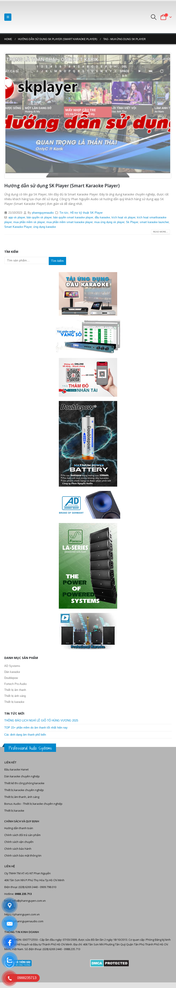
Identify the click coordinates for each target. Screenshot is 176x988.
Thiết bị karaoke (14, 701)
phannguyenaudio (43, 212)
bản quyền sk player (39, 217)
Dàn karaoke (12, 672)
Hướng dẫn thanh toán (18, 828)
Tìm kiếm (57, 260)
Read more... (160, 232)
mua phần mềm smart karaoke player (69, 222)
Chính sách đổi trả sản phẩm (22, 835)
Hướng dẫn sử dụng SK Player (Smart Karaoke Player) (62, 186)
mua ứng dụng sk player (109, 222)
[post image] (88, 116)
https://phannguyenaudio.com (23, 921)
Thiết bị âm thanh (15, 689)
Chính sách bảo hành (17, 849)
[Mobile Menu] (7, 17)
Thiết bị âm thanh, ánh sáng (21, 797)
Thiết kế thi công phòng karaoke (24, 783)
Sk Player (132, 222)
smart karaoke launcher (154, 222)
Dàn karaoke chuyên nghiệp (22, 776)
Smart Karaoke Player (18, 226)
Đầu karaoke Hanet (16, 769)
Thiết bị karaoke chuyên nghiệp (24, 790)
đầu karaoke (102, 217)
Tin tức (63, 212)
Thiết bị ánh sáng (15, 695)
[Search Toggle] (153, 17)
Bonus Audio (12, 804)
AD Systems (12, 666)
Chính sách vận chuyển (18, 842)
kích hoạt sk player (123, 217)
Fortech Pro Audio (15, 683)
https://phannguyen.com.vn (22, 914)
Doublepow (11, 678)
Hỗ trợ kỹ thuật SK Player (86, 212)
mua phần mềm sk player (29, 222)
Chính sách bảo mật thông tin (22, 855)
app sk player (16, 217)
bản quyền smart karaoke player (73, 217)
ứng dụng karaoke (44, 226)
